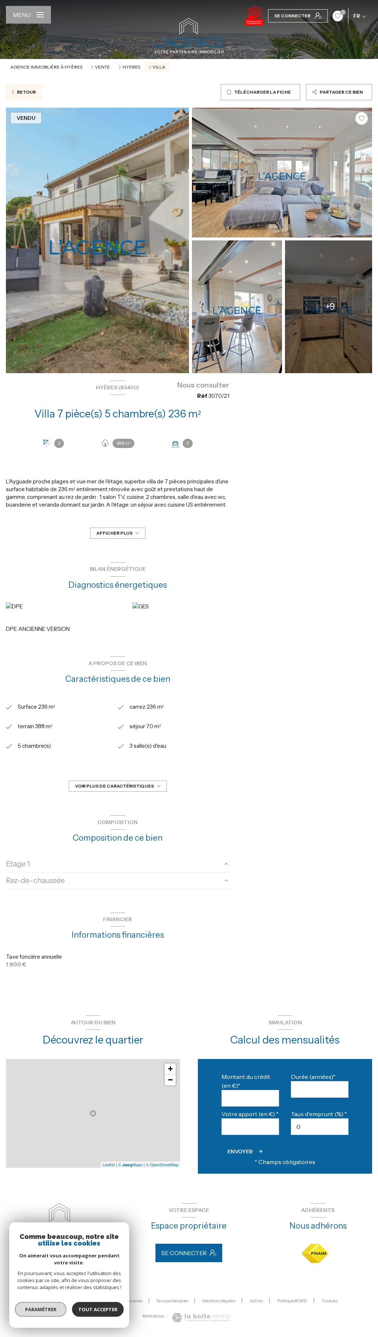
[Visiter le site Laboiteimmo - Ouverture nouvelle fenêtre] (201, 1317)
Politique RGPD (292, 1300)
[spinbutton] (319, 1126)
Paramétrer (40, 1309)
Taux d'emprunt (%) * (319, 1114)
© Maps (130, 1164)
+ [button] (170, 1068)
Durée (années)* (313, 1076)
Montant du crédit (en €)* (245, 1081)
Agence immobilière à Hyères (46, 67)
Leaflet (109, 1164)
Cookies (329, 1300)
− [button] (170, 1079)
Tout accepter (97, 1309)
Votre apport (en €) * (250, 1114)
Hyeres (131, 67)
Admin (256, 1300)
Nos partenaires (172, 1300)
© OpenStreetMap (162, 1164)
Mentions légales (219, 1300)
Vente (102, 67)
